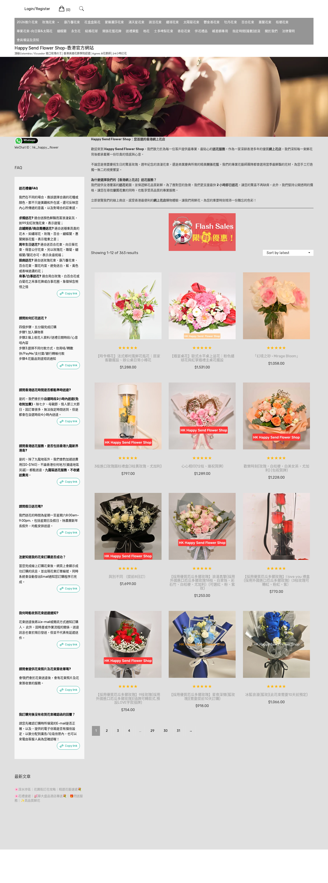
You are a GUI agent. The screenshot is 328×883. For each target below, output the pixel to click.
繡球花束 (172, 22)
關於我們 (271, 31)
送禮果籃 (132, 31)
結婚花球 (91, 31)
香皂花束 (184, 31)
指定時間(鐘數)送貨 (246, 31)
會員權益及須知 (28, 40)
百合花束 (247, 22)
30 (166, 731)
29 (152, 731)
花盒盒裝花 (92, 22)
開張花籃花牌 (112, 31)
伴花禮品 (201, 31)
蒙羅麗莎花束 (114, 22)
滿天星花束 (137, 22)
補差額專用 (220, 31)
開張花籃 (213, 164)
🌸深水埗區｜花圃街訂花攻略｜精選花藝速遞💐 (48, 789)
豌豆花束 (155, 22)
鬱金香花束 (212, 22)
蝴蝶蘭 (62, 31)
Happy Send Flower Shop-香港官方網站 (54, 48)
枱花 (146, 31)
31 (178, 731)
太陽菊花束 (191, 22)
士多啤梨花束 (163, 31)
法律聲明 (288, 31)
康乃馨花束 (72, 22)
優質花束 (119, 190)
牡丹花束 (230, 22)
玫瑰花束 (48, 22)
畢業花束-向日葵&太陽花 (35, 31)
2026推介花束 (27, 22)
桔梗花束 (282, 22)
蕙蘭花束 (265, 22)
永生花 (76, 31)
